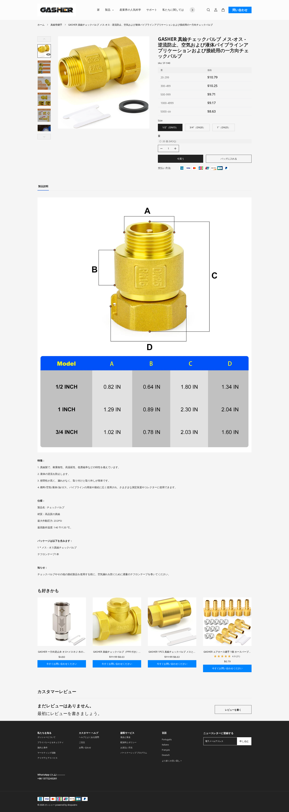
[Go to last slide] (44, 39)
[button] (44, 51)
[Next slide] (44, 136)
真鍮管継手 (56, 24)
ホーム (40, 24)
